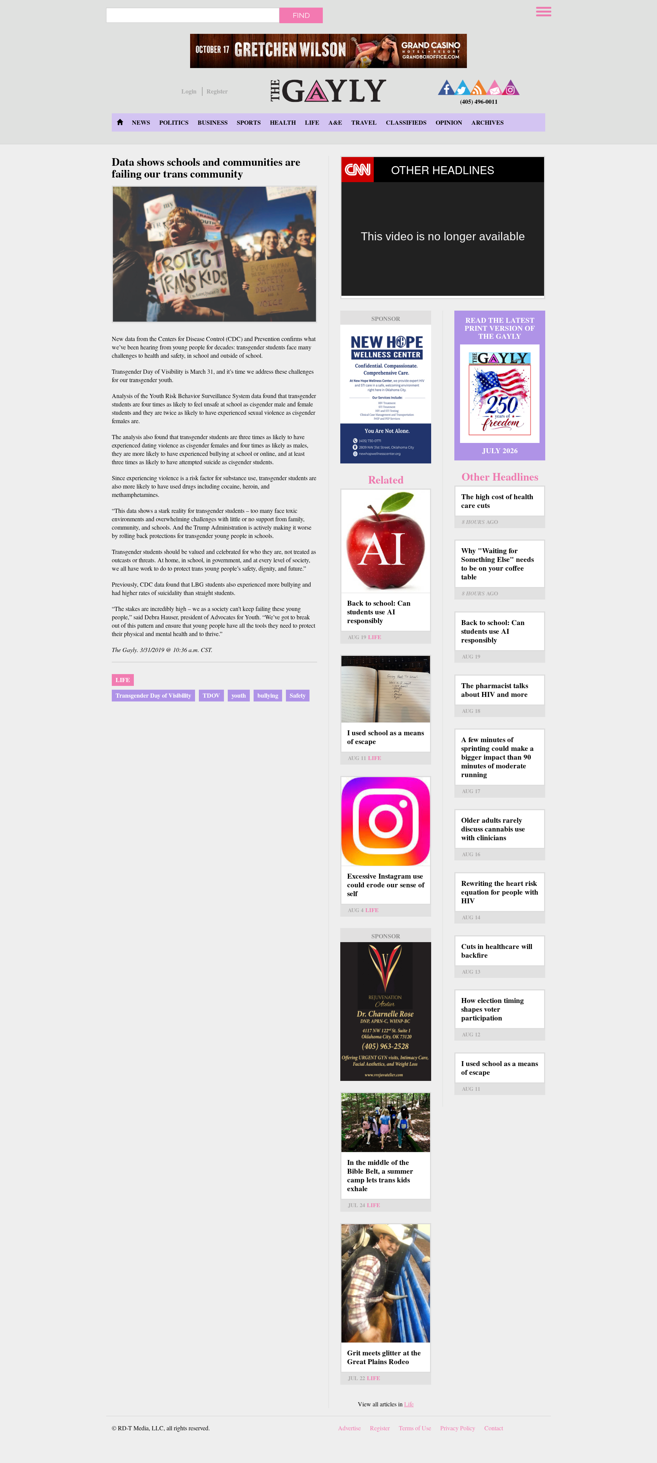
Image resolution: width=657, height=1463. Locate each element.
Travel (364, 122)
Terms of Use (415, 1428)
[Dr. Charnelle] (385, 1011)
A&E (335, 122)
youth (239, 695)
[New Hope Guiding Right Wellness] (385, 394)
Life (312, 122)
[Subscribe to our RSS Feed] (479, 87)
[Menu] (544, 10)
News (141, 122)
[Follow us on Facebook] (447, 87)
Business (213, 122)
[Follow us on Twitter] (463, 87)
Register (217, 91)
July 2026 (500, 450)
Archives (487, 122)
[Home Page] (119, 122)
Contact (493, 1428)
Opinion (449, 122)
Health (283, 122)
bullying (267, 695)
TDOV (211, 695)
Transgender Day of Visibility (153, 695)
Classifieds (406, 122)
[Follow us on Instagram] (510, 87)
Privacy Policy (457, 1428)
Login (189, 91)
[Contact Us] (495, 87)
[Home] (328, 90)
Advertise (349, 1428)
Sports (249, 122)
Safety (298, 695)
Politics (174, 122)
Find (301, 15)
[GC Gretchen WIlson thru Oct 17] (328, 51)
